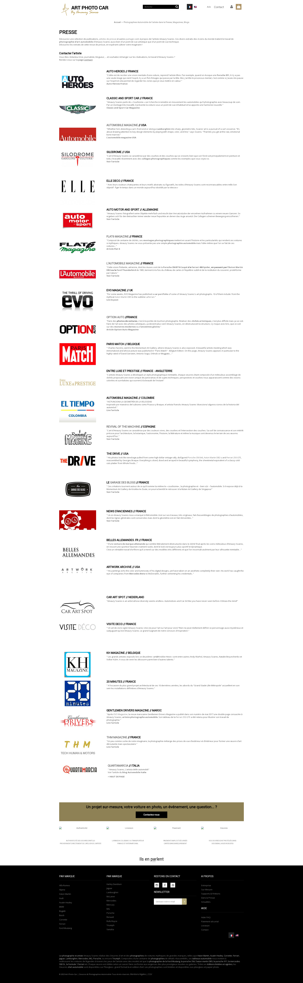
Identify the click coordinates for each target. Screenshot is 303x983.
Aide (209, 7)
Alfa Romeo (64, 885)
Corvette (63, 919)
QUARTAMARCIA (118, 765)
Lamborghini (163, 129)
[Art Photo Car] (88, 9)
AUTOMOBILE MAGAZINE (122, 125)
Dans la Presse (208, 897)
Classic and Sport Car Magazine (123, 107)
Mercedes (111, 900)
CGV (150, 974)
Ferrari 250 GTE (234, 457)
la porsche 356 (188, 961)
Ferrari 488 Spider (201, 267)
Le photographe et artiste (71, 955)
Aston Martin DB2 (212, 457)
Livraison (205, 925)
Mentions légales (138, 974)
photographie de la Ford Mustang (164, 961)
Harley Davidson (114, 884)
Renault (110, 917)
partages (130, 38)
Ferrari (62, 923)
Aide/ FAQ (206, 917)
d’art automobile (75, 967)
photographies (137, 955)
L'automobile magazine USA (121, 137)
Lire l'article (113, 410)
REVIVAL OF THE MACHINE (123, 426)
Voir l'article (113, 161)
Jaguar (109, 888)
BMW (61, 906)
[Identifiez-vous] (232, 7)
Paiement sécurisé (210, 921)
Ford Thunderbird (126, 270)
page (85, 59)
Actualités (205, 901)
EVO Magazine (121, 714)
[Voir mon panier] (238, 7)
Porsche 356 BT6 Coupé (175, 267)
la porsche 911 (220, 961)
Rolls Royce (112, 921)
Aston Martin (65, 894)
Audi (61, 898)
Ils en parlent (152, 859)
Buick (61, 915)
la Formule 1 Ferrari (75, 964)
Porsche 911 (223, 75)
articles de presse (107, 38)
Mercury (110, 904)
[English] (195, 7)
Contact (219, 7)
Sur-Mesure (206, 889)
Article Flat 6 (113, 248)
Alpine (62, 889)
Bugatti (62, 911)
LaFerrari (150, 297)
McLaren (111, 896)
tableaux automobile (202, 958)
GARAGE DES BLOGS (123, 482)
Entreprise (206, 885)
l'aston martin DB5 (204, 961)
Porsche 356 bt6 (195, 457)
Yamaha (110, 929)
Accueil (117, 22)
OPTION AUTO (115, 317)
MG (108, 908)
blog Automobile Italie (134, 772)
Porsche (110, 912)
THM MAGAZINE (117, 737)
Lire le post (112, 299)
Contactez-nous (151, 814)
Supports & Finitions (210, 893)
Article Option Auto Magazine (123, 329)
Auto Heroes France (117, 83)
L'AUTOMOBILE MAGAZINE (123, 263)
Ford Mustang (65, 928)
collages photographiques (156, 158)
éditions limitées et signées (219, 964)
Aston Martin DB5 (123, 297)
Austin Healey (65, 902)
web (137, 38)
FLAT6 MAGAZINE (118, 236)
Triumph (110, 925)
